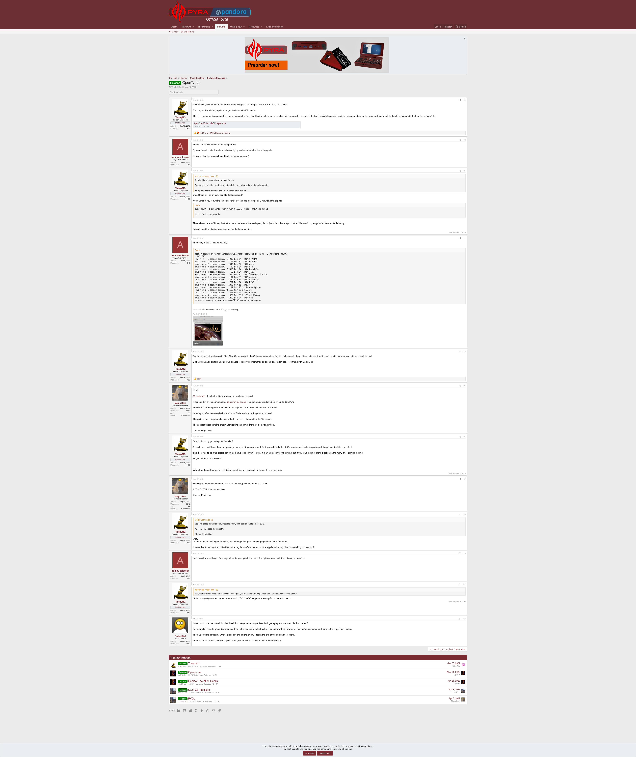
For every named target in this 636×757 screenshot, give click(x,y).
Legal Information (274, 26)
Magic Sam (455, 701)
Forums (221, 26)
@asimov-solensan (236, 401)
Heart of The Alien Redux (203, 681)
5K (218, 701)
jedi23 (180, 675)
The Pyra (186, 26)
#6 (465, 385)
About (174, 26)
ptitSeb (181, 692)
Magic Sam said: (202, 519)
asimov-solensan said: (205, 176)
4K (217, 684)
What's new (236, 26)
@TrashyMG (199, 396)
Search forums (187, 31)
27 (213, 692)
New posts (173, 31)
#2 (465, 140)
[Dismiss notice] (464, 39)
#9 (465, 514)
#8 (465, 479)
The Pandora (204, 26)
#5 (465, 351)
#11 (464, 584)
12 (213, 684)
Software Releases (207, 666)
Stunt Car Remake (199, 690)
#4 (465, 238)
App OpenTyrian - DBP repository (210, 123)
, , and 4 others (214, 133)
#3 (465, 170)
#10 (464, 553)
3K (220, 666)
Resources (254, 26)
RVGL (191, 698)
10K (217, 692)
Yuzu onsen (185, 415)
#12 (464, 618)
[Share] (460, 100)
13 (214, 701)
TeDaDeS (456, 666)
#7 (465, 436)
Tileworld (193, 663)
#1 (465, 100)
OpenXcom (194, 672)
